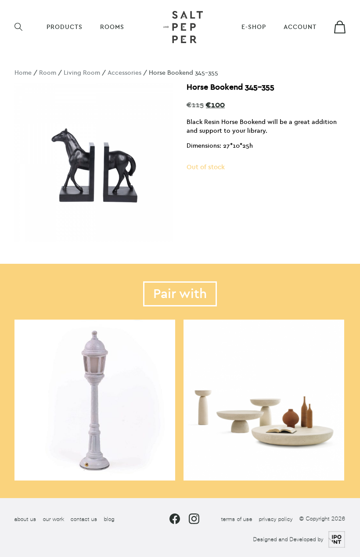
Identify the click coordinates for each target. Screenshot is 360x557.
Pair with (180, 294)
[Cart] (340, 27)
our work (53, 519)
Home (23, 72)
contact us (84, 519)
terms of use (236, 519)
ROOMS (112, 27)
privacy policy (276, 519)
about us (25, 519)
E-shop (253, 27)
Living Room (82, 72)
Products (65, 27)
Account (300, 27)
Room (47, 72)
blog (109, 519)
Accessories (124, 72)
